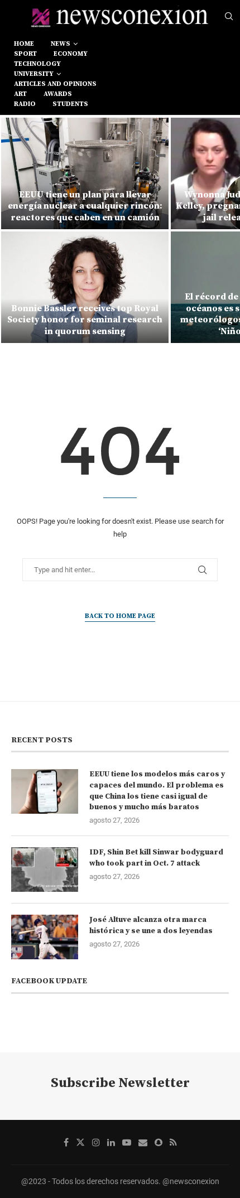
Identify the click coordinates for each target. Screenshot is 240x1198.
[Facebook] (66, 1142)
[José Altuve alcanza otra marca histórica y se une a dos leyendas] (44, 937)
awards (58, 94)
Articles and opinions (55, 84)
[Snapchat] (158, 1142)
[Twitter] (80, 1142)
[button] (15, 229)
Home (24, 44)
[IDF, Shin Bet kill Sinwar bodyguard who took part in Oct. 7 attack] (44, 869)
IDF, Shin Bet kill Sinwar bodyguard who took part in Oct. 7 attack (156, 857)
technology (37, 64)
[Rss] (173, 1142)
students (70, 104)
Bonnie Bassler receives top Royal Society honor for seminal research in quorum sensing (84, 320)
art (20, 94)
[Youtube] (126, 1142)
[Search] (228, 16)
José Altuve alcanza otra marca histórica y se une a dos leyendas (151, 925)
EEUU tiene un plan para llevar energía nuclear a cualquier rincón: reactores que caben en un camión (85, 206)
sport (25, 54)
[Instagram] (96, 1142)
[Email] (142, 1142)
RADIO (25, 104)
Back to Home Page (120, 616)
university (34, 74)
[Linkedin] (111, 1142)
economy (71, 54)
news (60, 44)
